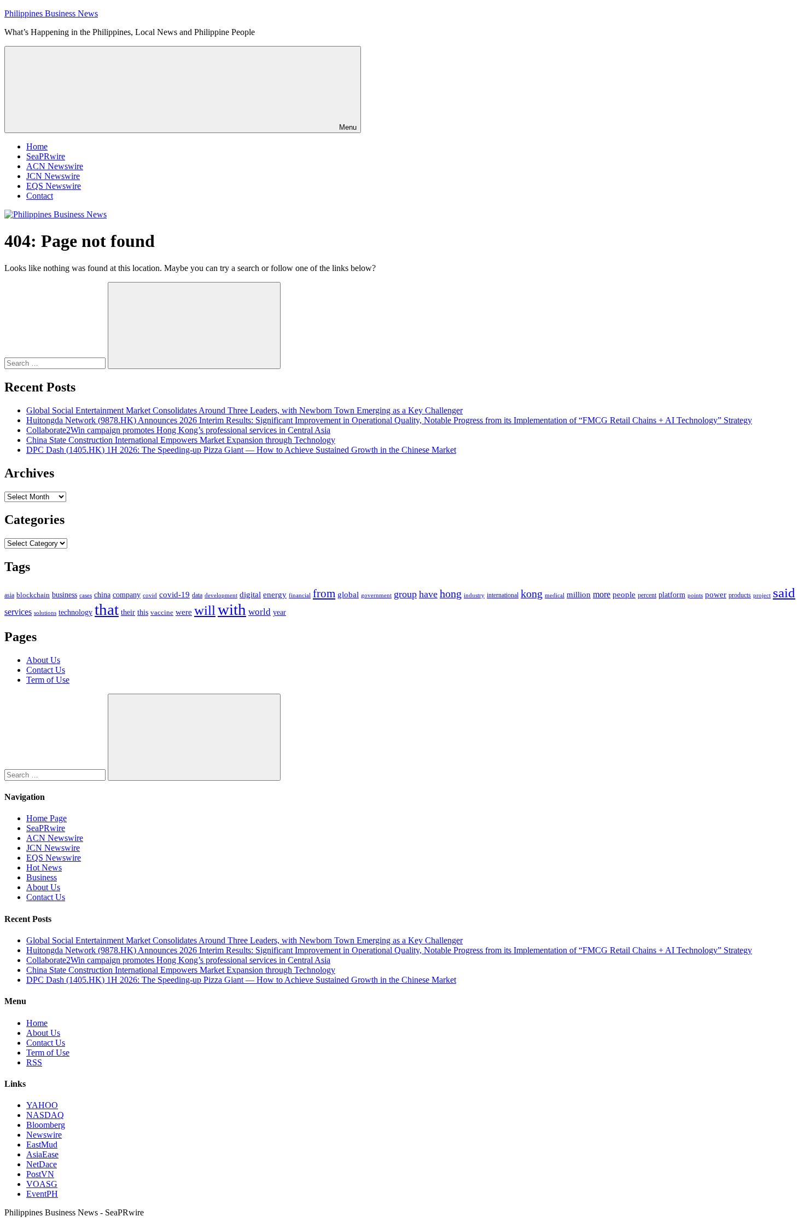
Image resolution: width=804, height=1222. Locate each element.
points (695, 595)
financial (300, 595)
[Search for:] (56, 362)
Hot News (44, 867)
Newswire (44, 1134)
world (259, 612)
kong (532, 594)
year (279, 612)
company (127, 595)
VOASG (41, 1184)
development (221, 595)
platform (672, 595)
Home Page (46, 818)
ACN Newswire (54, 166)
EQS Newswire (53, 186)
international (502, 595)
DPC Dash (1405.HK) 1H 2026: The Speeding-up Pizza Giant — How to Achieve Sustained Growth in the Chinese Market (241, 449)
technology (75, 612)
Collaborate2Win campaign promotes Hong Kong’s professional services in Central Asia (178, 430)
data (197, 595)
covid (150, 595)
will (204, 610)
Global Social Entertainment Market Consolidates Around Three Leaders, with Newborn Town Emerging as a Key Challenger (244, 410)
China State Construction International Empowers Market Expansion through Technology (180, 440)
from (324, 593)
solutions (45, 613)
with (232, 609)
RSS (34, 1062)
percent (647, 595)
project (762, 595)
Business (41, 877)
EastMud (41, 1144)
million (579, 594)
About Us (43, 660)
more (601, 594)
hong (451, 594)
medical (554, 595)
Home (37, 146)
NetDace (41, 1164)
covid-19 (174, 594)
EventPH (42, 1193)
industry (474, 595)
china (102, 595)
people (624, 594)
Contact (39, 195)
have (428, 594)
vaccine (161, 612)
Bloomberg (45, 1124)
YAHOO (42, 1105)
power (715, 594)
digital (250, 594)
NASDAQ (45, 1115)
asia (9, 595)
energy (275, 594)
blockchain (33, 595)
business (64, 594)
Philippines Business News (51, 13)
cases (85, 595)
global (348, 594)
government (376, 595)
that (107, 609)
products (740, 595)
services (18, 611)
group (405, 594)
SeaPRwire (45, 156)
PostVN (40, 1174)
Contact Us (45, 670)
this (142, 612)
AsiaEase (42, 1154)
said (784, 592)
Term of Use (47, 679)
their (128, 612)
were (184, 612)
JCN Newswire (53, 176)
